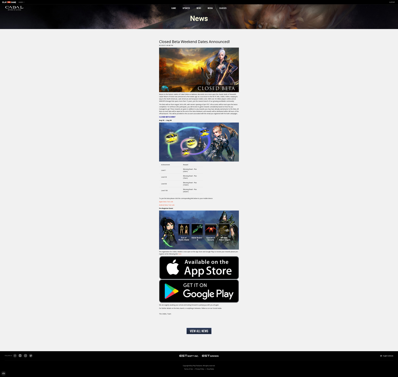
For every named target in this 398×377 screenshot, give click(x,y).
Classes (223, 8)
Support (392, 2)
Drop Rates (210, 369)
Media (210, 8)
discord (20, 356)
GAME (173, 8)
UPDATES (186, 8)
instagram (25, 356)
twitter (31, 356)
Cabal (14, 8)
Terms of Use (188, 369)
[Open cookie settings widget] (3, 373)
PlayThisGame (9, 2)
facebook (15, 356)
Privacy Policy (199, 369)
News (199, 8)
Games (21, 2)
